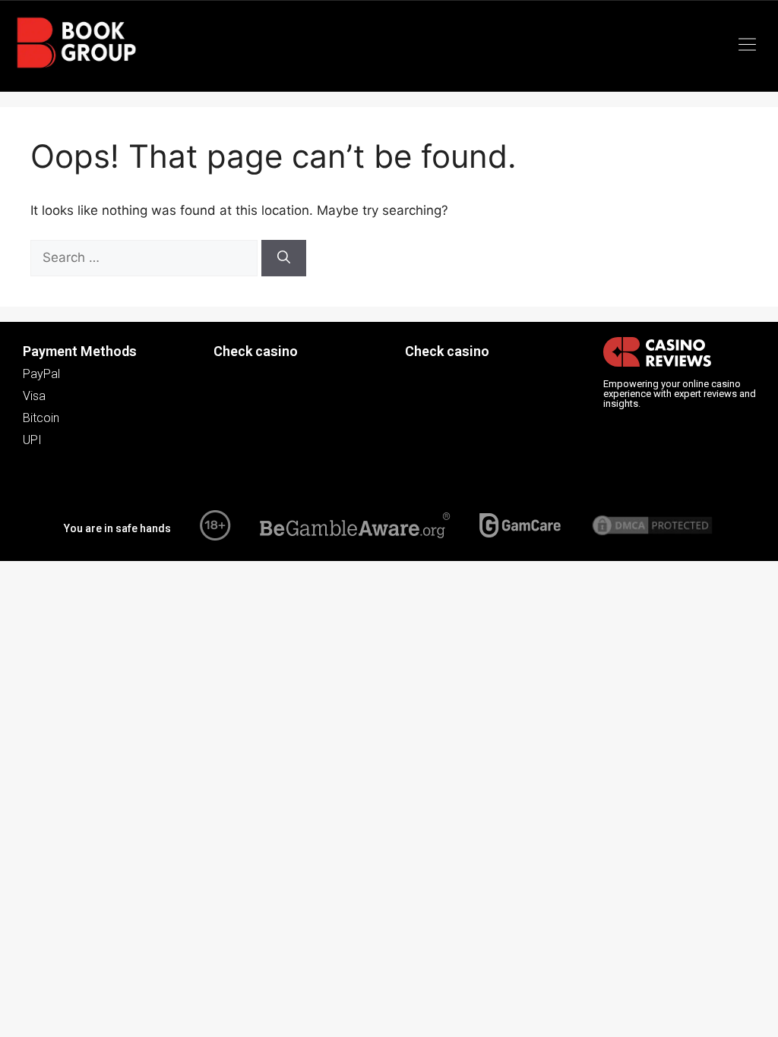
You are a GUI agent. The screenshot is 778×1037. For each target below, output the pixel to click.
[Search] (283, 258)
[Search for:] (145, 257)
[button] (747, 46)
